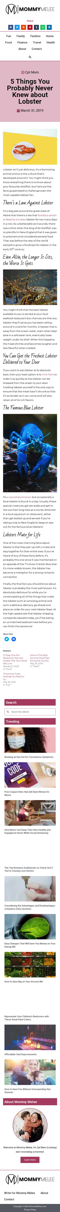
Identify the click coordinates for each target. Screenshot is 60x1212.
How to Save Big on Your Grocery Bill (23, 981)
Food (8, 42)
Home (50, 36)
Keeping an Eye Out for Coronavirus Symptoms (28, 757)
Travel (37, 42)
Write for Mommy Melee (19, 1193)
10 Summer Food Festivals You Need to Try (13, 677)
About (22, 49)
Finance (22, 42)
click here (48, 374)
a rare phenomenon (19, 497)
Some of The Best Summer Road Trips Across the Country (39, 658)
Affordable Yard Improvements (20, 1054)
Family (21, 36)
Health (51, 42)
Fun (8, 36)
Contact (37, 49)
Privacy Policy (30, 1210)
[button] (10, 27)
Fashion (35, 36)
